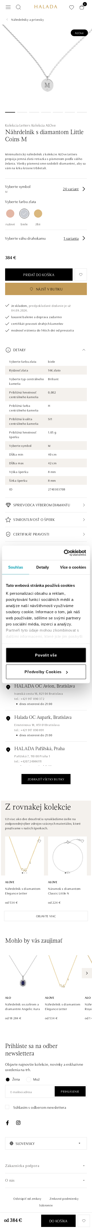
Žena (16, 1079)
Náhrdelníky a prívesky (27, 19)
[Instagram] (18, 1123)
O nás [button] (10, 1181)
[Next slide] (87, 973)
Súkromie (46, 1205)
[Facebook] (7, 1123)
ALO (8, 997)
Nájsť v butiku (49, 288)
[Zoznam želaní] (71, 7)
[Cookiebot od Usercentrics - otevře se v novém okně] (65, 553)
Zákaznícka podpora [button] (22, 1166)
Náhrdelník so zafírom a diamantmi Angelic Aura (22, 1006)
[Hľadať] (18, 7)
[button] (46, 350)
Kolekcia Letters (17, 125)
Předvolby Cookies (43, 672)
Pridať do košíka (38, 274)
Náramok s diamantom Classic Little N (64, 890)
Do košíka (58, 1220)
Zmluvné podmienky (64, 1198)
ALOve (79, 33)
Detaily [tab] (42, 567)
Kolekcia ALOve (43, 125)
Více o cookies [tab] (73, 567)
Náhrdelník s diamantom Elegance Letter (23, 890)
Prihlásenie (70, 1091)
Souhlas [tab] (15, 567)
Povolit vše (46, 655)
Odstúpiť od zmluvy (27, 1198)
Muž (36, 1079)
